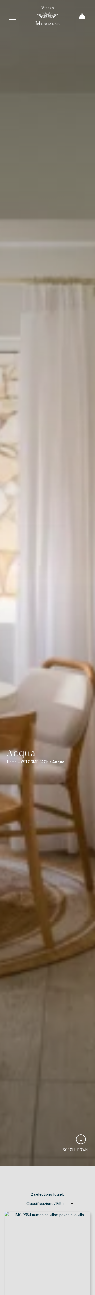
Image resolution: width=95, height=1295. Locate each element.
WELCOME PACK (35, 761)
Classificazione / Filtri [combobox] (45, 1204)
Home (12, 761)
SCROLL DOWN (75, 1150)
